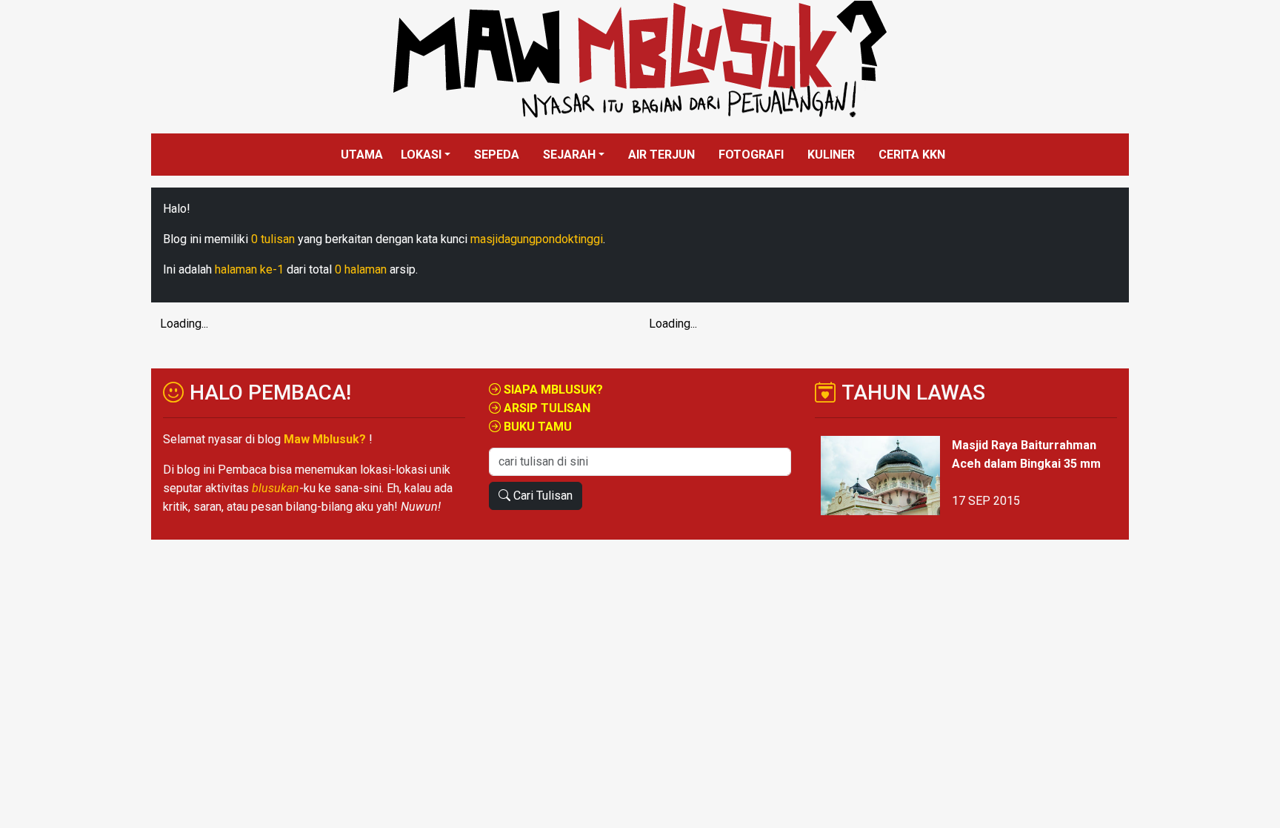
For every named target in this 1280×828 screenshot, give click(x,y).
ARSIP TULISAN (545, 408)
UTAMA (362, 155)
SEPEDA (496, 155)
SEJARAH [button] (569, 155)
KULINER (831, 155)
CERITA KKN (912, 155)
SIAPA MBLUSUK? (552, 389)
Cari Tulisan (541, 495)
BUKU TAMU (536, 427)
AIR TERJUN (661, 155)
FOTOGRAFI (751, 155)
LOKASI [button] (421, 155)
